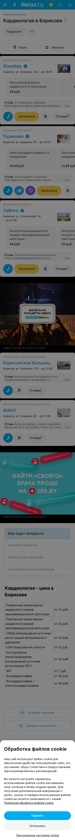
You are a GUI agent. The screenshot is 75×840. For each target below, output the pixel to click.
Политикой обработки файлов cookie (29, 803)
